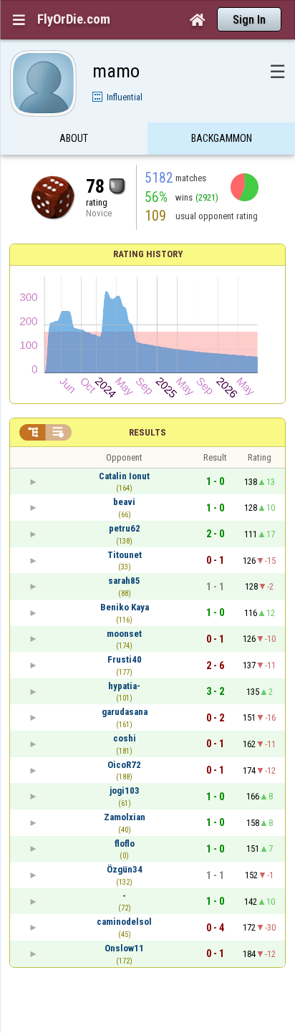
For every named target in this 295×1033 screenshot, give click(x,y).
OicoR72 (124, 764)
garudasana (125, 711)
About (73, 138)
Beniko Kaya (124, 607)
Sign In (249, 20)
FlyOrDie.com (73, 19)
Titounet (124, 554)
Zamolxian (124, 817)
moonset (124, 633)
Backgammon (221, 138)
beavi (124, 501)
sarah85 (124, 580)
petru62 (124, 528)
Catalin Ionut (124, 476)
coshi (124, 738)
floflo (125, 843)
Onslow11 (124, 948)
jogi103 (125, 790)
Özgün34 (124, 869)
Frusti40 (124, 659)
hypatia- (124, 686)
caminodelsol (124, 921)
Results (147, 432)
